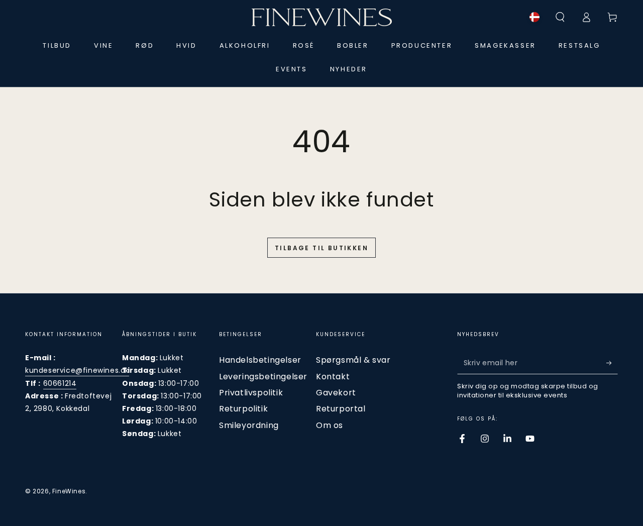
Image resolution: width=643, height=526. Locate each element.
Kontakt (333, 376)
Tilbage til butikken (321, 248)
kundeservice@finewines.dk (77, 370)
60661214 (60, 383)
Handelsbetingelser (260, 360)
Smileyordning (249, 425)
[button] (560, 17)
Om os (329, 425)
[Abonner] (612, 363)
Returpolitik (243, 408)
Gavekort (336, 392)
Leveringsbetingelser (263, 376)
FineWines (68, 491)
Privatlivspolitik (251, 392)
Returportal (341, 408)
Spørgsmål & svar (353, 360)
